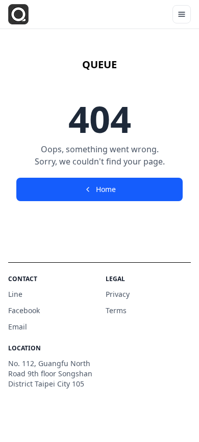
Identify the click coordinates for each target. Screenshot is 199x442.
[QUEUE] (18, 14)
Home (106, 189)
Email (17, 327)
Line (15, 294)
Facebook (24, 310)
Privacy (118, 294)
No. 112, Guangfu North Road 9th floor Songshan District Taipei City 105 (50, 373)
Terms (116, 310)
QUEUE (99, 64)
